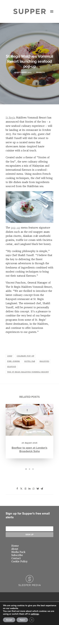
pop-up (15, 227)
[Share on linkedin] (29, 489)
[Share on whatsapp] (34, 489)
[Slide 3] (33, 469)
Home (15, 545)
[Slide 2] (29, 469)
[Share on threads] (25, 489)
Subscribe (17, 555)
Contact (16, 558)
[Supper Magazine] (29, 11)
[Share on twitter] (21, 489)
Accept (9, 620)
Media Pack (18, 552)
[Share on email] (42, 489)
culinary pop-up (25, 356)
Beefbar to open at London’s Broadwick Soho (29, 449)
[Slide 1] (26, 469)
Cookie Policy (19, 561)
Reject (22, 620)
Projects (40, 72)
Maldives (44, 361)
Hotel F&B (29, 361)
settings (35, 614)
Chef (9, 356)
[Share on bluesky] (38, 489)
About (14, 549)
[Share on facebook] (17, 489)
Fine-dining (13, 361)
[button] (52, 11)
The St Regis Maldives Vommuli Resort (28, 372)
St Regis (10, 117)
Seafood (11, 366)
